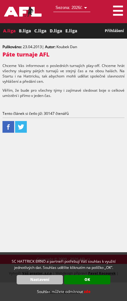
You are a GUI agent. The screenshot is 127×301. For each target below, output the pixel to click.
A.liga (9, 31)
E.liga (71, 31)
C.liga (40, 31)
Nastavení (39, 279)
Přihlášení (114, 30)
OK (87, 279)
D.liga (56, 31)
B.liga (25, 31)
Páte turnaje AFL (25, 54)
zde (87, 291)
